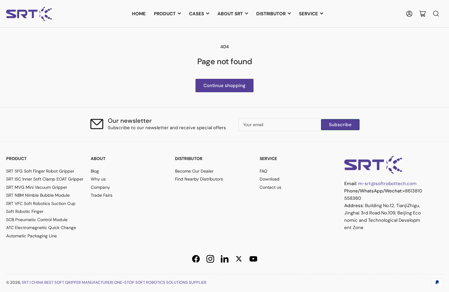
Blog (95, 171)
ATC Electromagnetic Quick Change (41, 227)
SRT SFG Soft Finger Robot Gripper (40, 171)
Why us (98, 179)
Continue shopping (224, 85)
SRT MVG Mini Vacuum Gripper (36, 187)
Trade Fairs (101, 195)
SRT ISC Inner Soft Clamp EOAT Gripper (44, 179)
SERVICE (308, 14)
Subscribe (340, 125)
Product (165, 14)
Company (100, 187)
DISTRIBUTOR (271, 14)
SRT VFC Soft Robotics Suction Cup (40, 203)
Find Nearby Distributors (199, 179)
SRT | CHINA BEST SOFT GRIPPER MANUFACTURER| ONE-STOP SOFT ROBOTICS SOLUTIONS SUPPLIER (114, 282)
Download (269, 179)
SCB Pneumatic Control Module (37, 219)
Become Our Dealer (194, 171)
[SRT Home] (373, 164)
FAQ (263, 171)
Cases (196, 14)
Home (139, 14)
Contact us (270, 187)
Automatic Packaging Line (31, 236)
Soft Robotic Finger (24, 211)
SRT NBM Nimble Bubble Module (38, 195)
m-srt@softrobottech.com (387, 184)
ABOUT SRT (230, 14)
